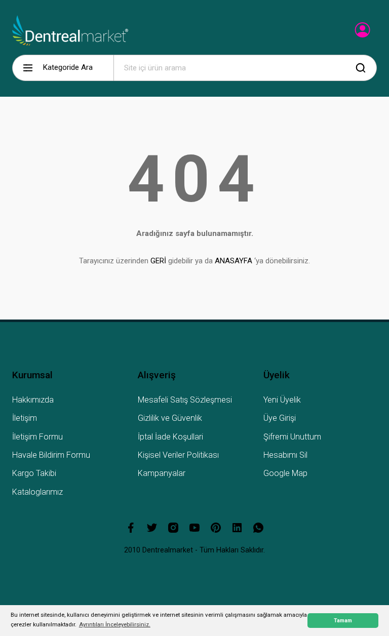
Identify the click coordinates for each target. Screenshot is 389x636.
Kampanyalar (161, 473)
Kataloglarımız (37, 492)
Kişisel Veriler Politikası (178, 455)
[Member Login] (363, 33)
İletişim (24, 418)
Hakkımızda (33, 400)
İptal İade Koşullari (170, 437)
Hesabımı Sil (285, 455)
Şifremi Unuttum (292, 437)
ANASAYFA (233, 260)
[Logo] (70, 30)
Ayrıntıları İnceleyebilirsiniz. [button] (114, 624)
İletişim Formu (37, 437)
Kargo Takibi (34, 473)
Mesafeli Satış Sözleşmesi (185, 400)
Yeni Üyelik (282, 400)
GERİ (158, 260)
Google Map (285, 473)
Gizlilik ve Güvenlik (170, 418)
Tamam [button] (343, 620)
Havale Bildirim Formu (51, 455)
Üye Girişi (279, 418)
